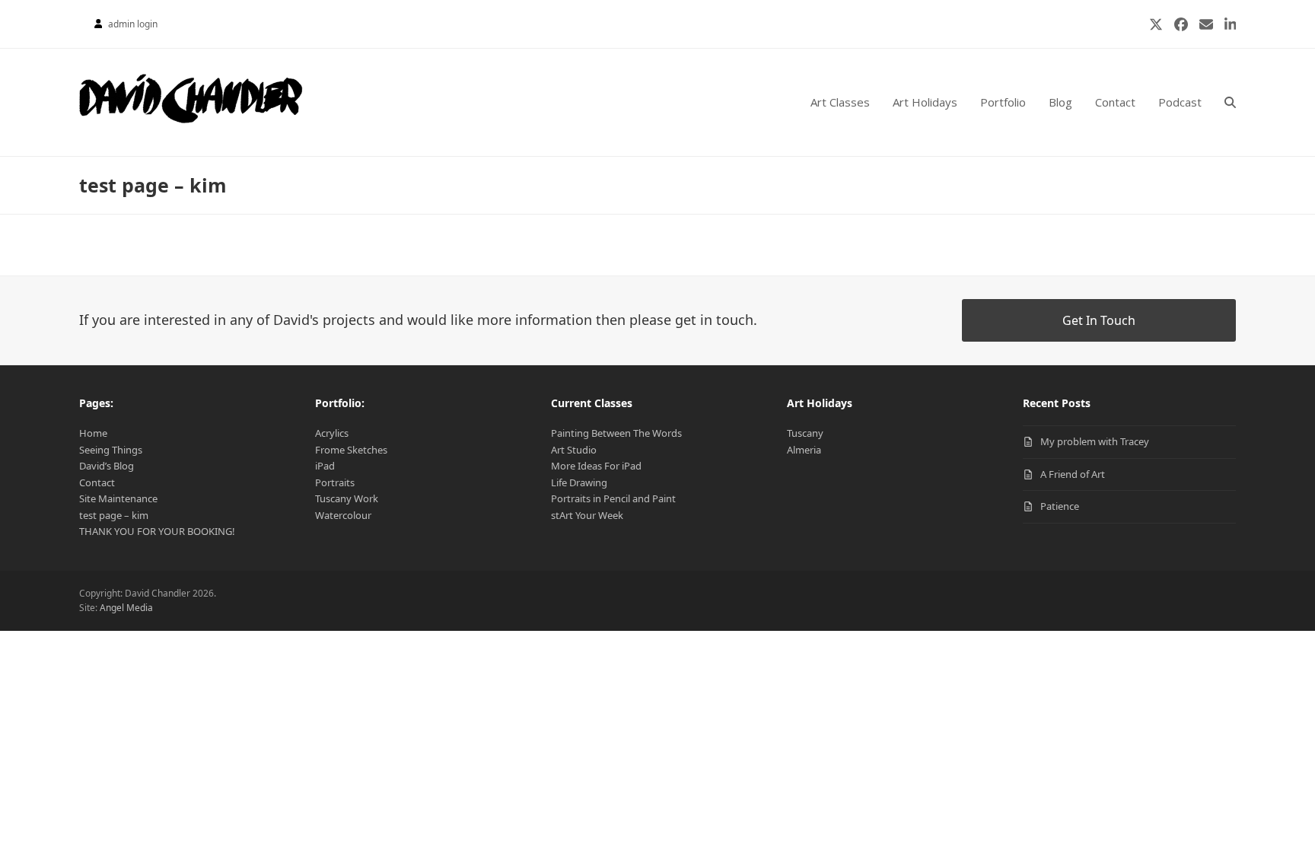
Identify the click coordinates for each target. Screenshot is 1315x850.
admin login (133, 24)
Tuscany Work (346, 498)
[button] (1230, 103)
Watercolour (343, 515)
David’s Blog (106, 466)
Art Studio (574, 450)
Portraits (335, 482)
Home (93, 433)
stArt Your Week (587, 515)
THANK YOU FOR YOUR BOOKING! (157, 531)
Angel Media (126, 607)
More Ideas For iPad (596, 466)
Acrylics (332, 433)
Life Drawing (579, 482)
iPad (325, 466)
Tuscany (805, 433)
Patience (1059, 506)
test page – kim (113, 515)
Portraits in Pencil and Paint (613, 498)
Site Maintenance (118, 498)
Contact (97, 482)
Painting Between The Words (616, 433)
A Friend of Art (1072, 474)
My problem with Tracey (1094, 441)
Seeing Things (110, 450)
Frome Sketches (351, 450)
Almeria (804, 450)
